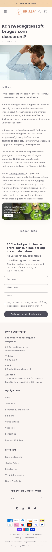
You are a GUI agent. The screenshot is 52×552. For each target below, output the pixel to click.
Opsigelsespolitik (18, 546)
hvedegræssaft (17, 173)
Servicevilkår (44, 542)
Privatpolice (11, 469)
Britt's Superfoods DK (25, 534)
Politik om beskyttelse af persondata (20, 542)
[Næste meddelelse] (47, 3)
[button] (5, 11)
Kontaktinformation (36, 546)
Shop (7, 397)
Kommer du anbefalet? (17, 409)
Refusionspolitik (30, 538)
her (16, 195)
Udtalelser (10, 428)
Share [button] (8, 87)
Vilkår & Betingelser (15, 475)
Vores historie (12, 422)
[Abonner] (41, 498)
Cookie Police (12, 463)
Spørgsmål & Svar (14, 440)
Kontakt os (10, 434)
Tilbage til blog (27, 231)
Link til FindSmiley (14, 481)
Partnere (9, 415)
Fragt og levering (13, 457)
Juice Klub (10, 403)
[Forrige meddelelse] (5, 3)
